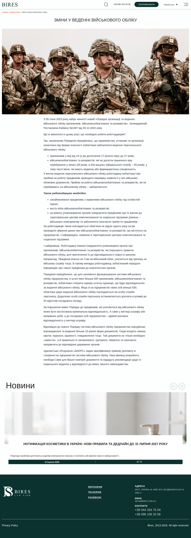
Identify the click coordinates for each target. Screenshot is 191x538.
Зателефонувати (146, 4)
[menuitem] (170, 4)
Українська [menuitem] (169, 5)
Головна (5, 12)
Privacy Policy (10, 525)
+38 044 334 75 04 (148, 510)
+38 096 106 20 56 (122, 4)
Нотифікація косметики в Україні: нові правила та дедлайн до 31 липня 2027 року (95, 444)
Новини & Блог (15, 12)
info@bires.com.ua (145, 501)
